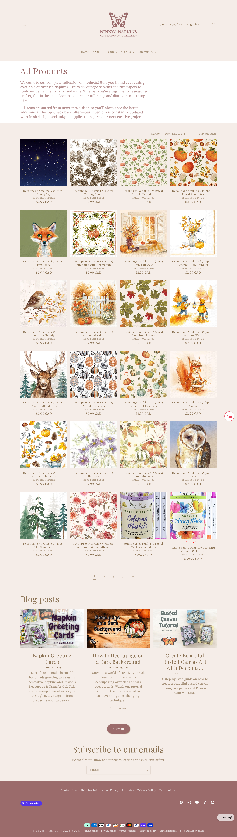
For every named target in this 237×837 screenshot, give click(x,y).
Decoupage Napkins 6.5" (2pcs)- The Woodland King (44, 404)
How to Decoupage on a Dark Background (118, 658)
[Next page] (142, 576)
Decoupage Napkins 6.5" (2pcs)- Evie (193, 474)
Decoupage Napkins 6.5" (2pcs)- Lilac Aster (94, 474)
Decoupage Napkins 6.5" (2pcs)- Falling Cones (94, 192)
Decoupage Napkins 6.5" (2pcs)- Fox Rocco (44, 263)
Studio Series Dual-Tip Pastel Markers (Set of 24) (143, 545)
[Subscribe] (146, 770)
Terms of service (127, 831)
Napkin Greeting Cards (52, 658)
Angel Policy (110, 790)
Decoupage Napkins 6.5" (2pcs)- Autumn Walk (193, 333)
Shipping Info (89, 790)
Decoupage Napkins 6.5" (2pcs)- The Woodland (44, 545)
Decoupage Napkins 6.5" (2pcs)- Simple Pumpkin (143, 192)
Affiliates (128, 790)
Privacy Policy (146, 790)
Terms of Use (167, 790)
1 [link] (94, 576)
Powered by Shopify (70, 831)
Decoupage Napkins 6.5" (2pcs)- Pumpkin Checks (94, 404)
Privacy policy (108, 831)
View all (118, 728)
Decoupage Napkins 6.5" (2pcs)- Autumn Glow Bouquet (193, 263)
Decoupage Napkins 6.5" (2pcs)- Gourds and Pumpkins (143, 404)
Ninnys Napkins (50, 831)
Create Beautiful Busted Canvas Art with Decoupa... (184, 661)
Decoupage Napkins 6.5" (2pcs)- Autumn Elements (44, 474)
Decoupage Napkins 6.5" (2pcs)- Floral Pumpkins (193, 192)
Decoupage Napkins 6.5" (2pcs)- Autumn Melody (44, 333)
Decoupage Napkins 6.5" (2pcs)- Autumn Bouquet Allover (94, 545)
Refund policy (91, 831)
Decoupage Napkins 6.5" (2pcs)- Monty (193, 404)
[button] (24, 25)
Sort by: (156, 133)
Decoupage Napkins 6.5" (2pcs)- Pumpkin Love (143, 474)
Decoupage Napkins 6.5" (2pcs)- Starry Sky (44, 192)
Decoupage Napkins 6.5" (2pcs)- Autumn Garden (94, 333)
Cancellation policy (194, 831)
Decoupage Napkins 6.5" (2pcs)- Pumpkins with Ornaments (94, 263)
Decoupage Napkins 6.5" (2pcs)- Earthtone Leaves (143, 333)
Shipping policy (148, 831)
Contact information (170, 831)
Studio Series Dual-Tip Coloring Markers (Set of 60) (193, 549)
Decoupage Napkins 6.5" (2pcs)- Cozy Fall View (143, 263)
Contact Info (69, 790)
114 (133, 576)
